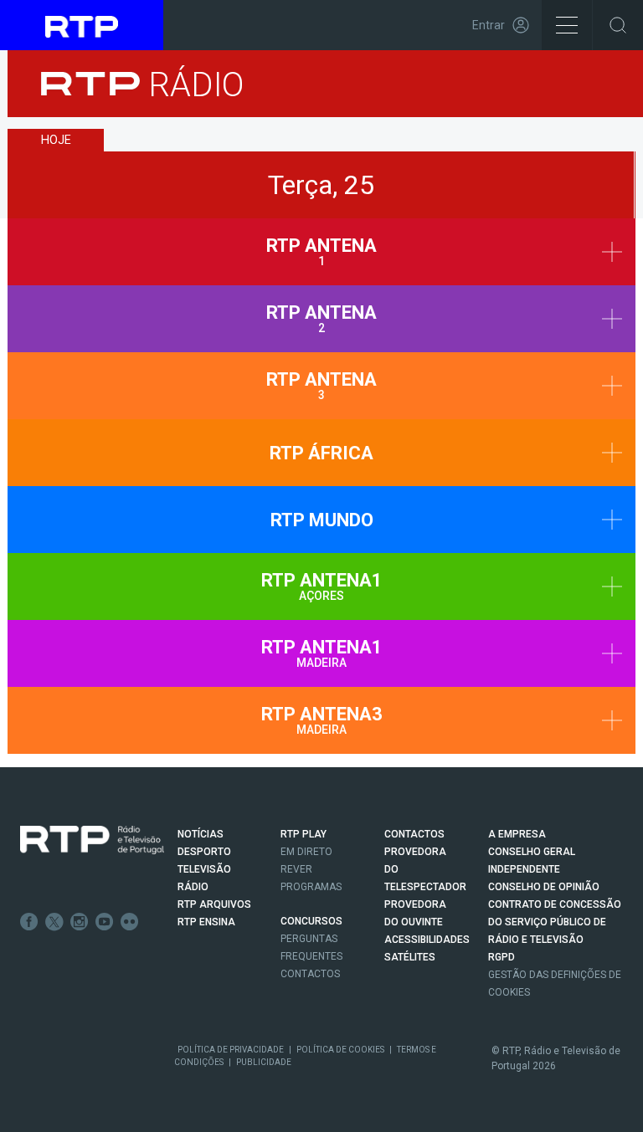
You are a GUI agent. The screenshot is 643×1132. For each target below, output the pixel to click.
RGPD (501, 957)
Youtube (104, 922)
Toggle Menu (567, 25)
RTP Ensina (206, 922)
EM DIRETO (306, 852)
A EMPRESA (517, 834)
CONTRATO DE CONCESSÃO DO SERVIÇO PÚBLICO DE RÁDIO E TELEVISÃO (554, 922)
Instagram (79, 922)
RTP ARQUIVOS (214, 904)
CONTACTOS (414, 834)
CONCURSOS (311, 921)
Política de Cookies (340, 1049)
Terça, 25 (321, 185)
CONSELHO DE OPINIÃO (543, 887)
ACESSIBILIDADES (427, 939)
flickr (130, 922)
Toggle (618, 25)
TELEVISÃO (204, 869)
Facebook (29, 922)
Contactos (310, 974)
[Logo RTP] (92, 840)
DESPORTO (204, 852)
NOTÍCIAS (200, 834)
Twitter (54, 922)
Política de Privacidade (230, 1049)
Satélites (409, 957)
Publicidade (263, 1062)
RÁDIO (192, 887)
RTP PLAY (303, 834)
